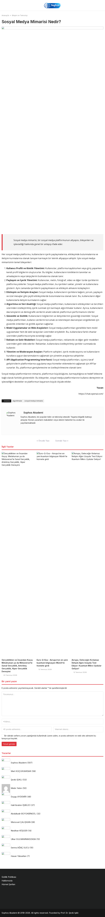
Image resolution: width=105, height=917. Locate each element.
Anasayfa (5, 15)
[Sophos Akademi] (52, 5)
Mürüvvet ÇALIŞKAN (20, 822)
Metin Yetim (16, 788)
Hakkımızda (7, 880)
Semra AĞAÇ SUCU (20, 847)
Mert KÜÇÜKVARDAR (21, 771)
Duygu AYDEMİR (19, 796)
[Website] (21, 428)
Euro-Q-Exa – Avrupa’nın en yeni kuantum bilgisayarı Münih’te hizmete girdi (52, 663)
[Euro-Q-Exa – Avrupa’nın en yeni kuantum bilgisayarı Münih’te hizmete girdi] (52, 555)
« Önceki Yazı (43, 440)
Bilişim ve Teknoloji (19, 15)
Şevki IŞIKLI (16, 779)
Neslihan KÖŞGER (19, 830)
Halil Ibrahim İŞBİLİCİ (20, 805)
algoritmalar (17, 401)
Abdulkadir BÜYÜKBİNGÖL (23, 813)
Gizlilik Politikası (9, 877)
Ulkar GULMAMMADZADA (23, 839)
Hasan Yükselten (18, 856)
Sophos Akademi (33, 412)
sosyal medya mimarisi (33, 401)
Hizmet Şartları (8, 884)
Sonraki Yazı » (61, 440)
